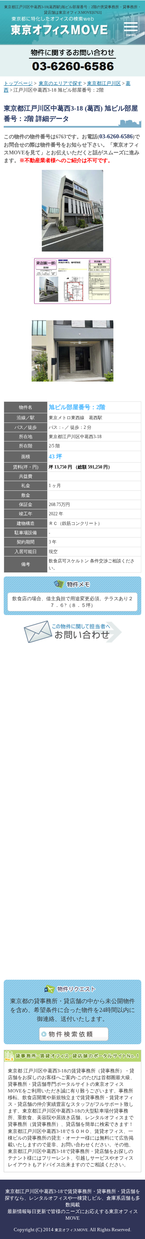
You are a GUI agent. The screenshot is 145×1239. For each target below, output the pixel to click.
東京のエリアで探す (60, 83)
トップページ (18, 83)
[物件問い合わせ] (72, 641)
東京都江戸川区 (104, 83)
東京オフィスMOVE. (72, 1230)
